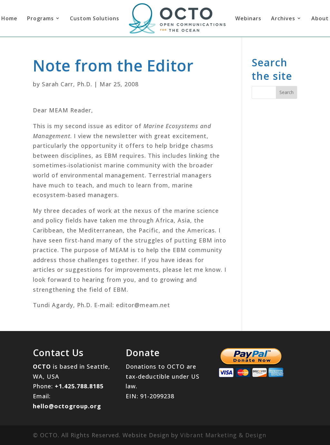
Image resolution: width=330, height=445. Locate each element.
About (320, 18)
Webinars (248, 18)
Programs (40, 18)
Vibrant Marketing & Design (223, 435)
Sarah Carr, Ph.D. (67, 84)
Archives (283, 18)
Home (9, 18)
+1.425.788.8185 (79, 386)
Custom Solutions (94, 18)
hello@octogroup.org (67, 406)
